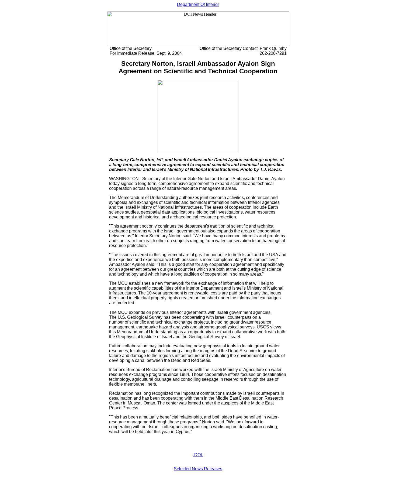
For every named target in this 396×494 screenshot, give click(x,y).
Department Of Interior (198, 4)
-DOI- (198, 454)
